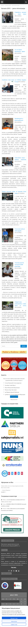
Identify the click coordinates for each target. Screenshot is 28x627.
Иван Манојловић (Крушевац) (12, 387)
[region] (14, 616)
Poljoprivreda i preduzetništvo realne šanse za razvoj (20, 303)
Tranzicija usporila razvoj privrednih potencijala (19, 264)
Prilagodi (14, 621)
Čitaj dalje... (14, 567)
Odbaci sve (14, 624)
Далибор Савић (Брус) (10, 385)
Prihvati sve (14, 618)
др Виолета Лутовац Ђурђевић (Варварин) (15, 394)
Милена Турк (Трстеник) (11, 389)
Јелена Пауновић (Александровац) (13, 383)
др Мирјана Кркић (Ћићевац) (12, 392)
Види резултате (14, 399)
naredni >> (3, 492)
